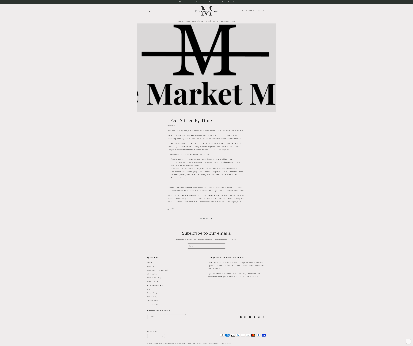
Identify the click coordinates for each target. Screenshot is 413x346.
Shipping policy (213, 343)
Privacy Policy (152, 293)
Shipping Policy (152, 300)
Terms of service (202, 343)
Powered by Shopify (169, 343)
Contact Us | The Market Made (157, 270)
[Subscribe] (223, 246)
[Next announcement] (265, 2)
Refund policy (181, 343)
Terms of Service (153, 304)
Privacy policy (191, 343)
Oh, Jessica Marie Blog (155, 285)
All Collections (152, 274)
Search (149, 263)
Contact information (225, 343)
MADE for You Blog (153, 278)
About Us (150, 266)
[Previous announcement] (148, 2)
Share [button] (172, 209)
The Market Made (158, 343)
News (149, 289)
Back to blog (208, 218)
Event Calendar (152, 281)
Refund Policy (152, 297)
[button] (149, 11)
